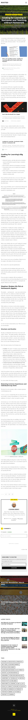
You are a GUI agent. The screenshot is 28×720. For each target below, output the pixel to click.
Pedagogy (14, 14)
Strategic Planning (7, 691)
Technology (14, 678)
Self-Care (4, 664)
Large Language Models (8, 669)
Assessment (8, 14)
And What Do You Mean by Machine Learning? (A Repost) (11, 623)
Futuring (17, 691)
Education (12, 661)
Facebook (21, 518)
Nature (16, 686)
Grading (13, 683)
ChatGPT (4, 672)
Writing (22, 678)
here (22, 210)
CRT (23, 683)
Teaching (20, 14)
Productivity (5, 680)
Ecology (23, 686)
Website (15, 518)
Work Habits (5, 683)
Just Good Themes (16, 710)
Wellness (14, 680)
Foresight (19, 689)
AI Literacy (20, 669)
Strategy (4, 694)
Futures (4, 689)
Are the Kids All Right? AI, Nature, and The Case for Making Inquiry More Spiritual (10, 639)
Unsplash (20, 456)
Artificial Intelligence (8, 667)
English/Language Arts (16, 675)
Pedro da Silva (14, 456)
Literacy (9, 686)
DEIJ (19, 683)
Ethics (3, 686)
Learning (11, 694)
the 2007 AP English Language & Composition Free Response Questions (14, 207)
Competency (5, 678)
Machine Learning (14, 664)
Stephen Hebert (9, 25)
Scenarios (11, 689)
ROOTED (4, 3)
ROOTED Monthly (13, 672)
